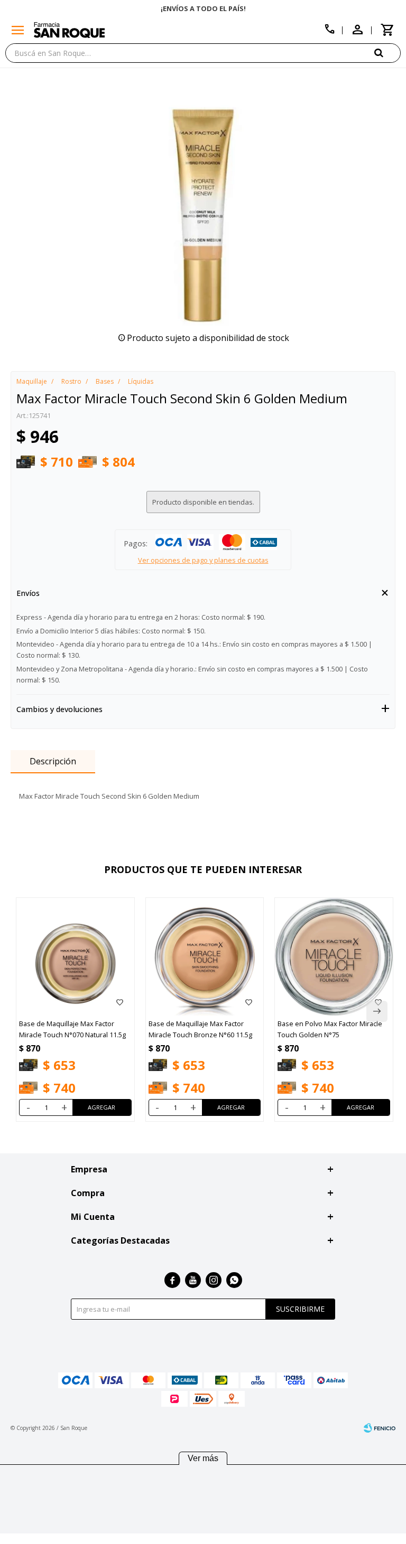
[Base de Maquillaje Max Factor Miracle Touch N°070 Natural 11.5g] (75, 957)
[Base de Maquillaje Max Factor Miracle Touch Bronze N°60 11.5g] (205, 957)
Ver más (203, 1458)
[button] (387, 52)
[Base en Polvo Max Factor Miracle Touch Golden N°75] (334, 957)
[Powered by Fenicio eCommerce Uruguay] (379, 1428)
